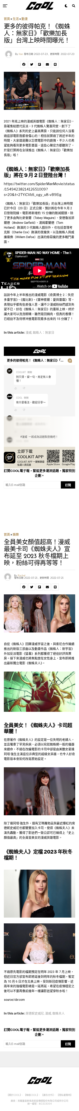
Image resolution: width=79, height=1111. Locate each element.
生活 (16, 19)
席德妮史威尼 (35, 1013)
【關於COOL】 (14, 1095)
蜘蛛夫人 (58, 1013)
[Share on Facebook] (23, 64)
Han (21, 54)
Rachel (21, 575)
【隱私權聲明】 (65, 1095)
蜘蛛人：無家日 (43, 332)
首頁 (7, 19)
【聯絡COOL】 (31, 1095)
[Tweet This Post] (31, 64)
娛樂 (16, 534)
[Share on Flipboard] (39, 64)
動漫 (24, 19)
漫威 (29, 332)
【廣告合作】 (47, 1095)
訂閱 (68, 485)
